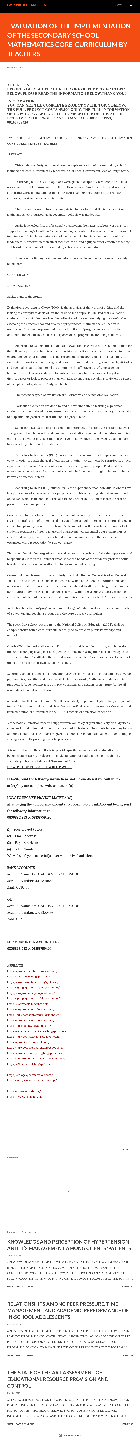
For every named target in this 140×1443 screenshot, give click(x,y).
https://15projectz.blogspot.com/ (28, 976)
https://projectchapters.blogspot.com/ (32, 971)
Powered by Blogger (71, 1435)
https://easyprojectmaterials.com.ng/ (32, 1080)
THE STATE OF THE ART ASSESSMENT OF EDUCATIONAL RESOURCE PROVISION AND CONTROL (58, 1379)
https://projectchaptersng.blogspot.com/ (34, 1014)
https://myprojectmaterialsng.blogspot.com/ (36, 1058)
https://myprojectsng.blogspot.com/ (31, 993)
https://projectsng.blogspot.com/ (29, 1025)
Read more (127, 1286)
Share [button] (126, 1149)
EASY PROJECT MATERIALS (28, 5)
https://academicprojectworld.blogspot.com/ (37, 1031)
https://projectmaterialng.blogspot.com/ (34, 1036)
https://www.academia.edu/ (25, 1096)
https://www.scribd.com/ (24, 1091)
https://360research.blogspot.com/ (30, 1064)
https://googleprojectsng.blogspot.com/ (33, 987)
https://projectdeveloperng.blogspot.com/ (35, 1053)
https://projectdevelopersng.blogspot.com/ (35, 1047)
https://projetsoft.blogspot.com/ (28, 1042)
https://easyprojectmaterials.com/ (30, 1075)
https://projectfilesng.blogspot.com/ (31, 1020)
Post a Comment (25, 1286)
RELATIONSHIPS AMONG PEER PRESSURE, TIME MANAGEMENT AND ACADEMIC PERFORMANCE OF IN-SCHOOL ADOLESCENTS (68, 1310)
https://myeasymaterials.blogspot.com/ (33, 982)
